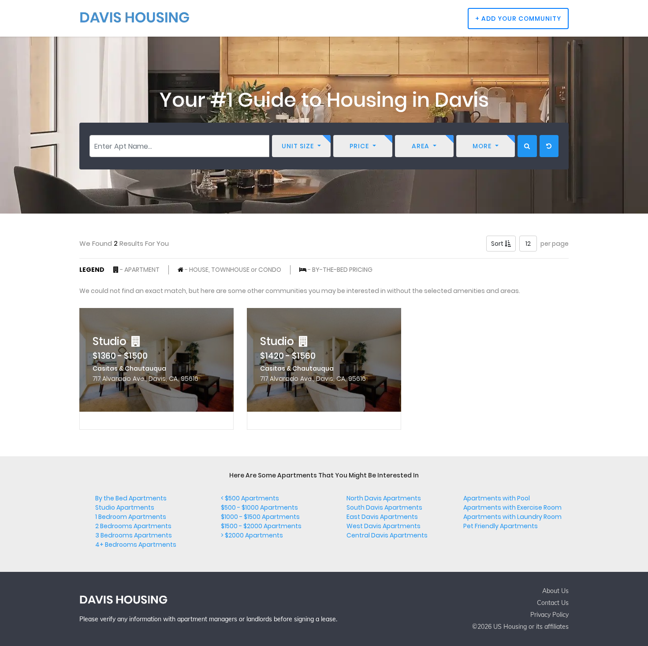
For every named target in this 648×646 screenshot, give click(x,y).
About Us (555, 591)
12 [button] (528, 243)
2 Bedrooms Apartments (133, 526)
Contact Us (553, 603)
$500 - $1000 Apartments (259, 507)
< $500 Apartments (250, 498)
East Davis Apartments (382, 516)
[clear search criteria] (549, 146)
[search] (527, 146)
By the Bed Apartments (131, 498)
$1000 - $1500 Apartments (260, 516)
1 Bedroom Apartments (130, 516)
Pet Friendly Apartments (500, 526)
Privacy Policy (549, 615)
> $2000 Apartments (252, 535)
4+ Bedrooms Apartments (135, 544)
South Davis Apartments (384, 507)
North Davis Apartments (383, 498)
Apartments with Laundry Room (512, 516)
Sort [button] (498, 243)
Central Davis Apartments (387, 535)
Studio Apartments (124, 507)
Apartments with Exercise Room (512, 507)
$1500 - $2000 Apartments (261, 526)
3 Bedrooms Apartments (133, 535)
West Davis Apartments (383, 526)
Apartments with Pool (496, 498)
